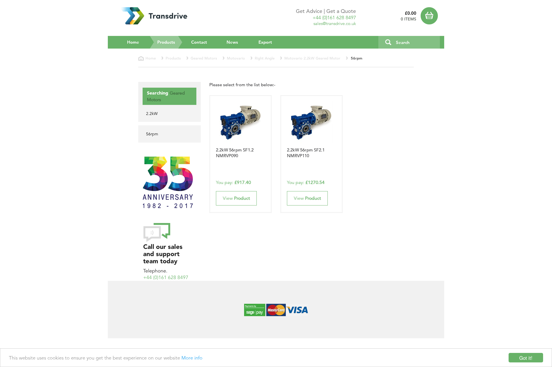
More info (191, 358)
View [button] (236, 198)
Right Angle (265, 58)
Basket (430, 15)
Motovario (236, 58)
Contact (199, 42)
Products (170, 42)
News (232, 42)
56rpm (152, 134)
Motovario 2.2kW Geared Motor (312, 58)
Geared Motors (204, 58)
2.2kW (152, 113)
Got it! (525, 357)
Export (265, 42)
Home (133, 42)
